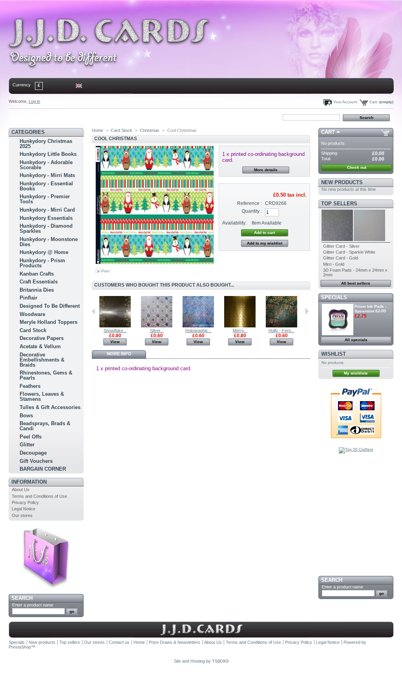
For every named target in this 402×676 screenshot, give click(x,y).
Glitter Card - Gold (340, 258)
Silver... (157, 330)
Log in (34, 101)
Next (307, 311)
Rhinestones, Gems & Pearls (46, 375)
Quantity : (252, 211)
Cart (328, 132)
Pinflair (28, 298)
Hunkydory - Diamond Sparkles (46, 228)
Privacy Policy (25, 502)
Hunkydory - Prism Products (42, 263)
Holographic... (198, 330)
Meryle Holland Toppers (48, 322)
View (115, 342)
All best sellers (355, 283)
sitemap (73, 117)
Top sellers (339, 203)
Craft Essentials (39, 282)
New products (342, 182)
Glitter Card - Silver (341, 246)
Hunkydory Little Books (48, 154)
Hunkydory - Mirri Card (47, 210)
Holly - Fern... (281, 330)
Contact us (119, 642)
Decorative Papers (42, 338)
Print (105, 271)
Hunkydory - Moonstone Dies (49, 241)
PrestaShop (20, 647)
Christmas (149, 130)
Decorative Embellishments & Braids (42, 360)
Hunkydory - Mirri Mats (47, 175)
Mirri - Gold (333, 264)
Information (29, 482)
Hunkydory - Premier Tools (45, 199)
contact (47, 117)
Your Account (345, 102)
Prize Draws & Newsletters (174, 642)
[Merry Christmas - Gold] (240, 325)
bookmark (99, 117)
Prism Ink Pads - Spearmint (370, 308)
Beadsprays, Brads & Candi (45, 425)
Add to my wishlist (264, 243)
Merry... (240, 330)
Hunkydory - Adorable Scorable (46, 164)
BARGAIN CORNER (43, 469)
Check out (356, 167)
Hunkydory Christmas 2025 (46, 143)
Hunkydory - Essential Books (46, 186)
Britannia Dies (37, 290)
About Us (20, 489)
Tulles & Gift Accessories (50, 407)
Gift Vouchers (36, 461)
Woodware (32, 314)
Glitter (27, 445)
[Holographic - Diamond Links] (198, 325)
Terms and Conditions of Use (39, 496)
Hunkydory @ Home (44, 252)
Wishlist (333, 354)
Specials (334, 297)
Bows (26, 415)
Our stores (22, 515)
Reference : (249, 203)
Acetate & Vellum (40, 346)
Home (21, 117)
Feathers (30, 386)
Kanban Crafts (37, 274)
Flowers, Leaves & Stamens (42, 396)
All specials (356, 340)
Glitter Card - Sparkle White (349, 252)
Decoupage (33, 453)
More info (119, 353)
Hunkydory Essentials (46, 218)
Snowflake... (115, 330)
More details (266, 170)
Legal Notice (23, 508)
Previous (93, 311)
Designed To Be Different (50, 306)
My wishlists (356, 373)
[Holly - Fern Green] (281, 325)
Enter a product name (32, 605)
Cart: (373, 102)
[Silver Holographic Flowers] (156, 325)
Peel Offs (31, 437)
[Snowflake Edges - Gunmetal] (115, 325)
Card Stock (33, 330)
